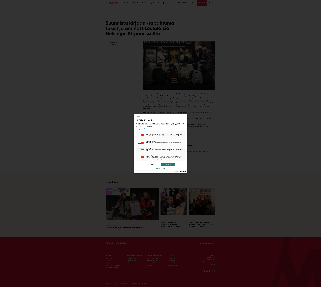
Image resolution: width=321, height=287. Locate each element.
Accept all (168, 164)
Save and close (160, 168)
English (138, 116)
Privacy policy (139, 129)
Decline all (153, 164)
